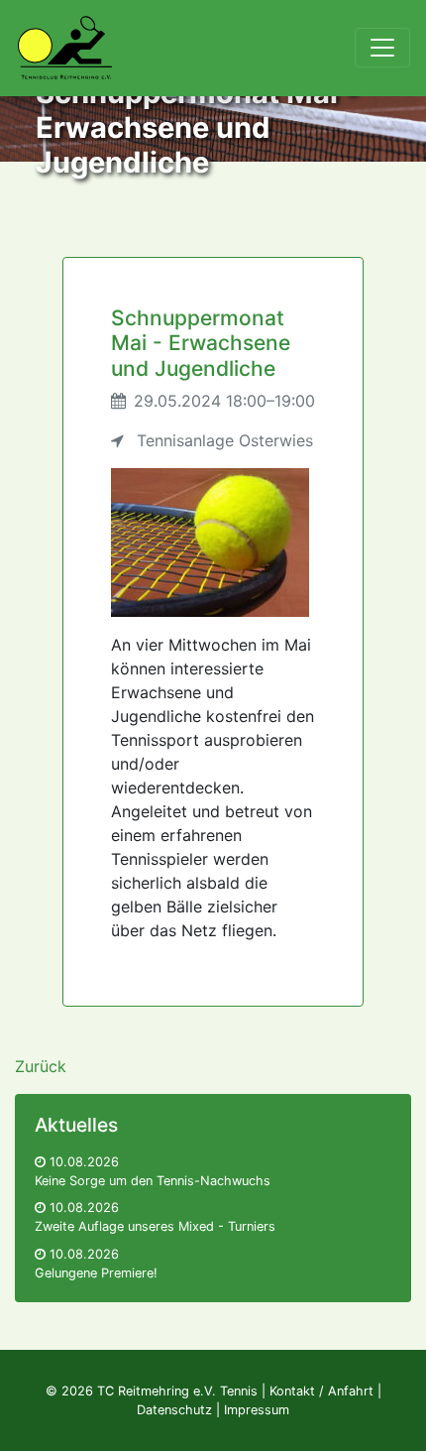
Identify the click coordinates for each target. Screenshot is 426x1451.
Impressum (256, 1409)
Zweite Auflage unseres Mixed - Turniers (155, 1226)
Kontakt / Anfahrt (321, 1391)
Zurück (40, 1066)
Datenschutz (174, 1409)
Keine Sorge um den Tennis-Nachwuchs (152, 1180)
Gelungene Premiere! (96, 1273)
